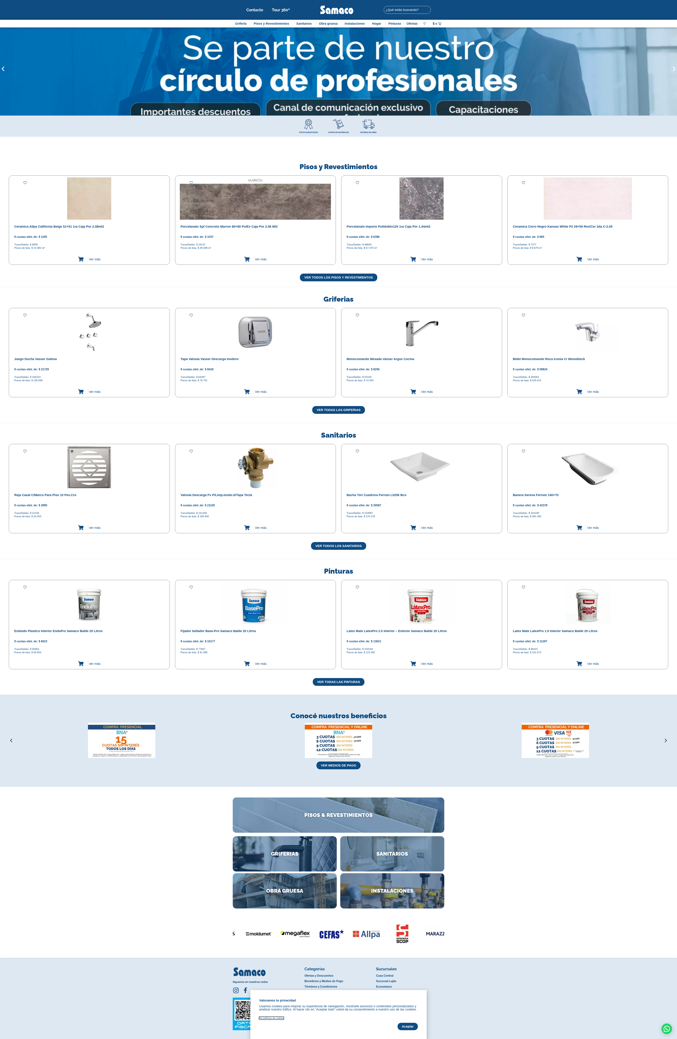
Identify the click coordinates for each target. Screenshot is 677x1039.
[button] (3, 69)
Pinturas (394, 23)
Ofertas (412, 23)
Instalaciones (355, 23)
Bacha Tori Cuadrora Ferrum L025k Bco (376, 495)
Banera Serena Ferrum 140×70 (536, 495)
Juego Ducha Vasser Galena (35, 359)
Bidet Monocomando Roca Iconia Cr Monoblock (549, 359)
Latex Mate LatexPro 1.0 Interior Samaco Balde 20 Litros (555, 631)
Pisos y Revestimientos (271, 23)
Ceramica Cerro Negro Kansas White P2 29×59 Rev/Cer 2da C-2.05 (562, 226)
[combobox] (407, 10)
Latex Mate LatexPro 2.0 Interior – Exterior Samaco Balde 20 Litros (397, 631)
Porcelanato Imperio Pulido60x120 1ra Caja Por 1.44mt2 (388, 226)
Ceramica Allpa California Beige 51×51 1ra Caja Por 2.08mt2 (59, 226)
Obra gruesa (328, 23)
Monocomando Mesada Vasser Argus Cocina (380, 359)
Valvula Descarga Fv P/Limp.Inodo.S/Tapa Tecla (216, 495)
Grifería (240, 23)
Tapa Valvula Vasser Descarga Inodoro (210, 359)
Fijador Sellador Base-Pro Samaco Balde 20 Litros (218, 631)
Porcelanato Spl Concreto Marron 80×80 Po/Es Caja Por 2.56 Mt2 (229, 226)
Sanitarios (304, 23)
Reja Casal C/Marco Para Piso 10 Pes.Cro (45, 495)
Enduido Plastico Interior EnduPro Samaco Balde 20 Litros (58, 631)
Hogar (376, 23)
